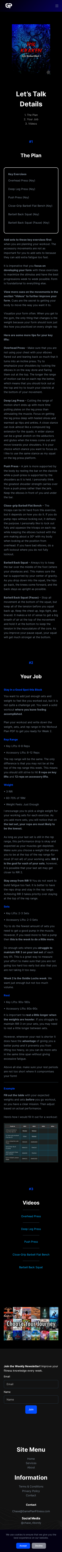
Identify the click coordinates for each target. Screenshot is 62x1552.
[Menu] (56, 5)
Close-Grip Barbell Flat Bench (31, 1254)
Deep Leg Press (31, 1229)
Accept (23, 1545)
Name (7, 1391)
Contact (31, 1495)
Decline (39, 1545)
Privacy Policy (31, 1491)
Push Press (31, 1241)
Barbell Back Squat (31, 1267)
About (31, 1467)
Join (31, 1409)
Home (31, 1458)
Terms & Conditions (31, 1486)
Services (31, 1463)
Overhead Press (31, 1216)
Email (7, 1376)
